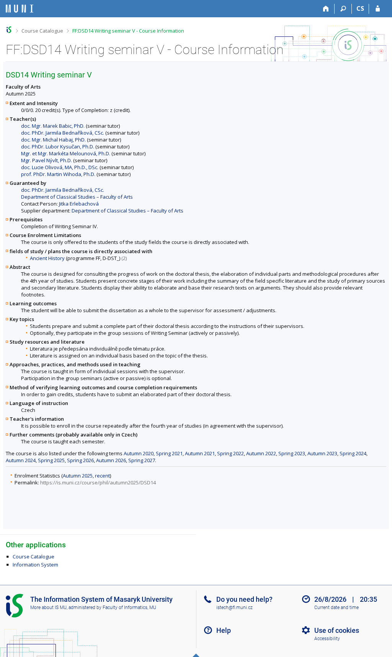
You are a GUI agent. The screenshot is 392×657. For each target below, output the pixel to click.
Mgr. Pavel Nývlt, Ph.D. (46, 160)
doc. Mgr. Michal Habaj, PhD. (53, 139)
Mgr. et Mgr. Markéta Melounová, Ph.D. (65, 153)
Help (223, 630)
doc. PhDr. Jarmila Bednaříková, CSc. (62, 132)
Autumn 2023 (322, 453)
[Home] (326, 9)
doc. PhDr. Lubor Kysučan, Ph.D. (57, 146)
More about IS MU (48, 607)
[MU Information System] (9, 29)
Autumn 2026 (111, 460)
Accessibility (327, 638)
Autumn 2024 (21, 460)
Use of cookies (336, 630)
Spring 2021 (169, 453)
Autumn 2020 (139, 453)
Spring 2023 (291, 453)
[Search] (343, 9)
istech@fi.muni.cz (234, 607)
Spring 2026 (80, 460)
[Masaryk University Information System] (19, 8)
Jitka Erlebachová (79, 203)
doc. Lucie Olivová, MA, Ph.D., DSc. (59, 167)
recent (102, 475)
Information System (35, 564)
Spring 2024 (353, 453)
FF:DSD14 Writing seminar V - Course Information (128, 30)
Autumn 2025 (78, 475)
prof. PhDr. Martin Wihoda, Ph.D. (58, 174)
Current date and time (336, 607)
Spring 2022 (230, 453)
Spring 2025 (51, 460)
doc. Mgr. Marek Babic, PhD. (53, 125)
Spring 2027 (141, 460)
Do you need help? (244, 599)
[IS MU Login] (377, 9)
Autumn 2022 (261, 453)
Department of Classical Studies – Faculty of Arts (77, 196)
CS (360, 8)
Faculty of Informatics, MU (129, 607)
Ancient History (47, 258)
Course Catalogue (42, 30)
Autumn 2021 (200, 453)
